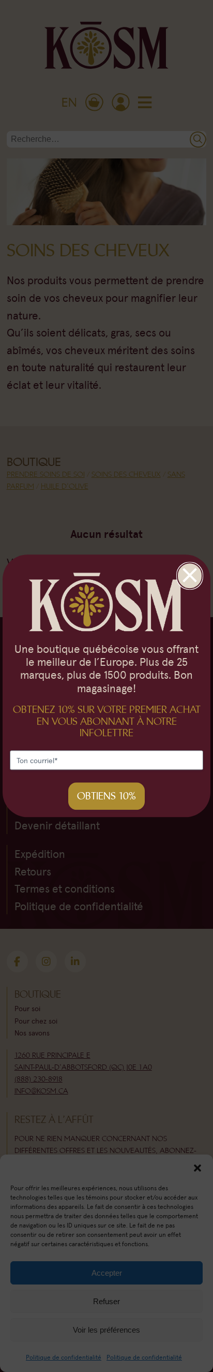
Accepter (107, 1272)
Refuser (106, 1301)
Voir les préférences (106, 1329)
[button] (197, 1167)
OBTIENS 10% (106, 796)
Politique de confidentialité (63, 1357)
